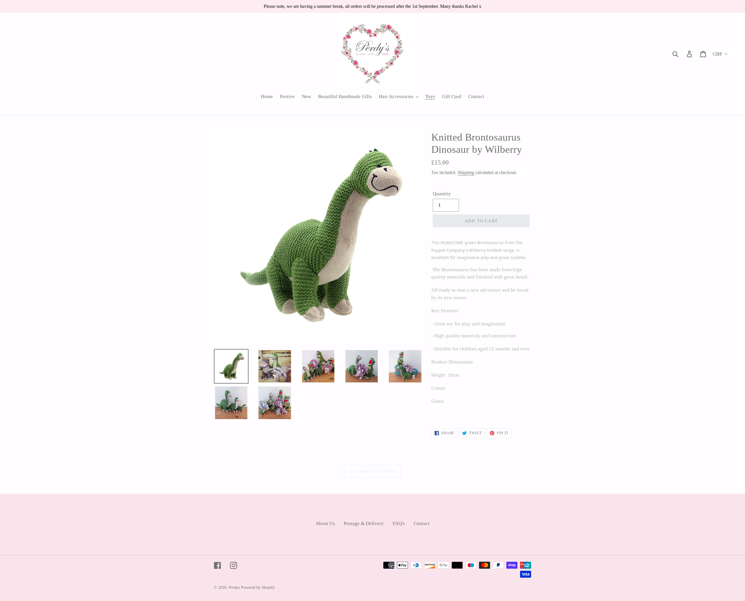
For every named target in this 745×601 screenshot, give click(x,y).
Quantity (442, 193)
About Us (325, 523)
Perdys (234, 587)
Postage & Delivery (364, 523)
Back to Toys (377, 471)
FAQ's (399, 523)
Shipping (465, 172)
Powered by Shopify (258, 587)
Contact (422, 523)
